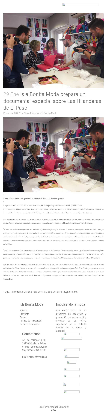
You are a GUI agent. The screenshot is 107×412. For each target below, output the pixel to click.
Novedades (30, 113)
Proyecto (24, 314)
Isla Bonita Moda (48, 113)
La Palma (72, 292)
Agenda (23, 310)
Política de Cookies (29, 324)
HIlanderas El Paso (21, 292)
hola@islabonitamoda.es (34, 357)
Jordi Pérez (59, 292)
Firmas (23, 317)
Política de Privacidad (30, 321)
